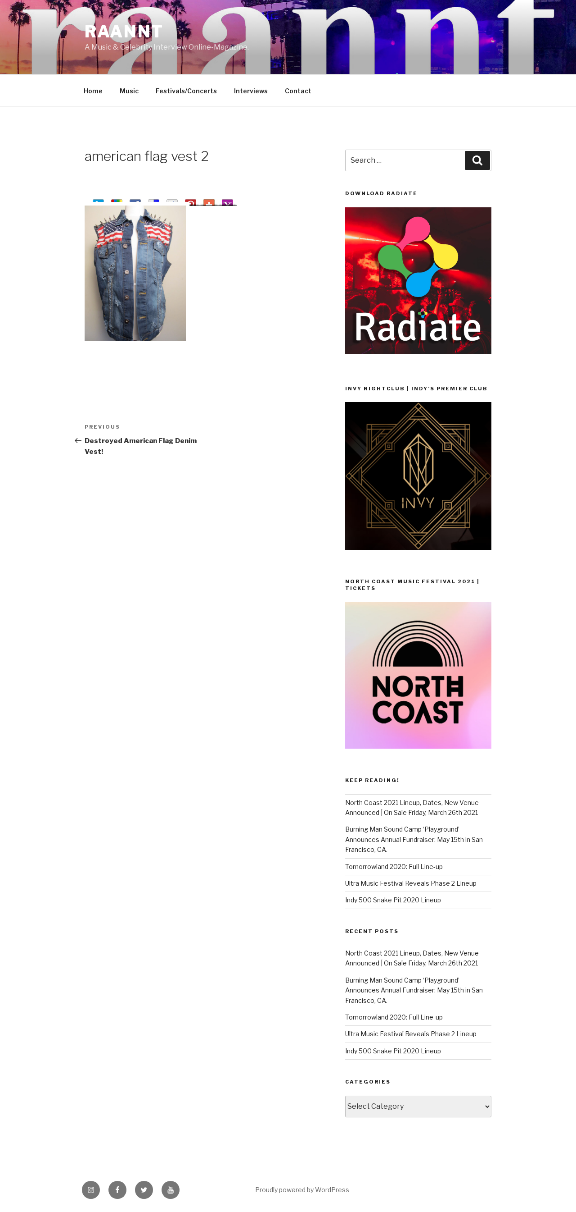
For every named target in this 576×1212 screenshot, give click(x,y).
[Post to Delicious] (153, 201)
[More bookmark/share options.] (209, 201)
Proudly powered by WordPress (302, 1190)
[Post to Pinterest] (190, 201)
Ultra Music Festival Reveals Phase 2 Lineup (411, 883)
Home (93, 91)
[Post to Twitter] (98, 201)
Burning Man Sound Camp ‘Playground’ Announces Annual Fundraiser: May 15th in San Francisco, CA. (414, 839)
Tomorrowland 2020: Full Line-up (394, 866)
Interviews (251, 91)
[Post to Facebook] (135, 201)
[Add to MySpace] (172, 201)
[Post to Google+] (117, 201)
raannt (124, 31)
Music (129, 91)
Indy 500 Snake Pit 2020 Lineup (393, 900)
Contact (298, 91)
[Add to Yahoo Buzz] (227, 201)
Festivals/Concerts (186, 91)
